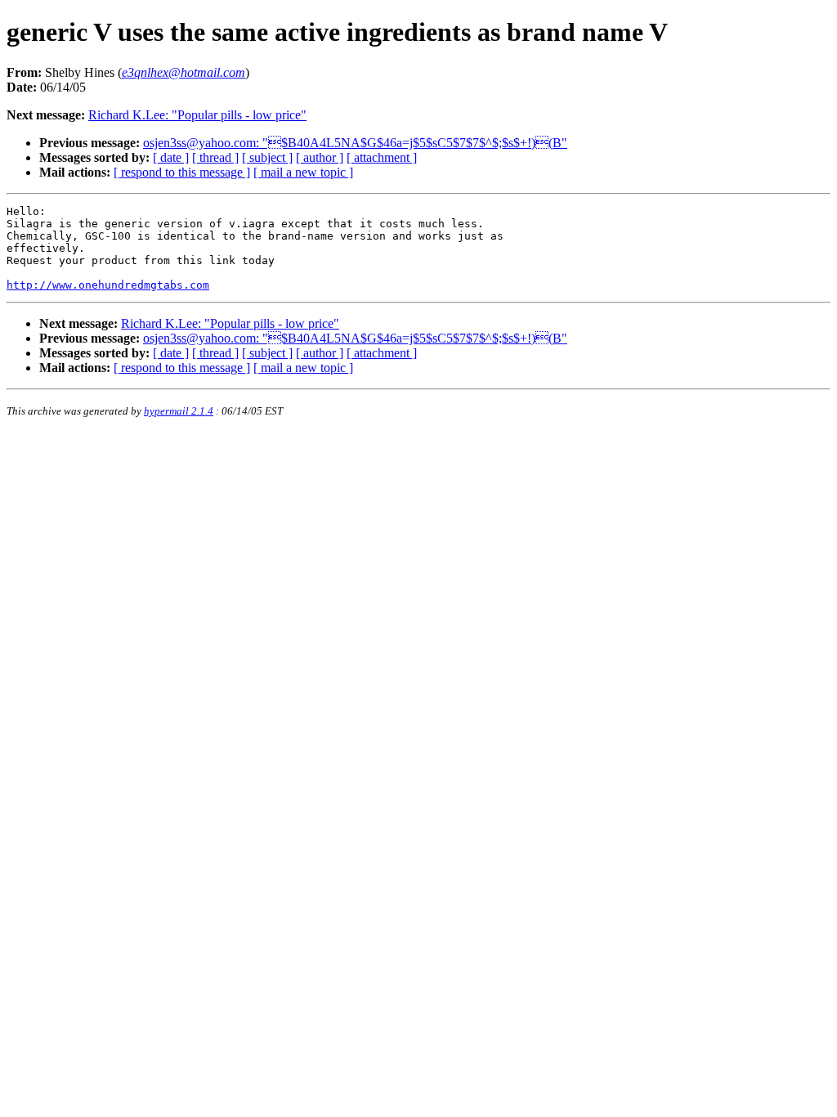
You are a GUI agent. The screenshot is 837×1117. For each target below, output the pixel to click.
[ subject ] (267, 157)
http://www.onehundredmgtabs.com (108, 285)
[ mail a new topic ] (303, 172)
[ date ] (171, 157)
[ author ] (319, 157)
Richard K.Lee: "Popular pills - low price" (197, 115)
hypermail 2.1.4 (178, 411)
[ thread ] (215, 157)
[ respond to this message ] (182, 172)
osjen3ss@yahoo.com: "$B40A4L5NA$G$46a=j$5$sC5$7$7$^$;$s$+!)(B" (355, 143)
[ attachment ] (382, 157)
